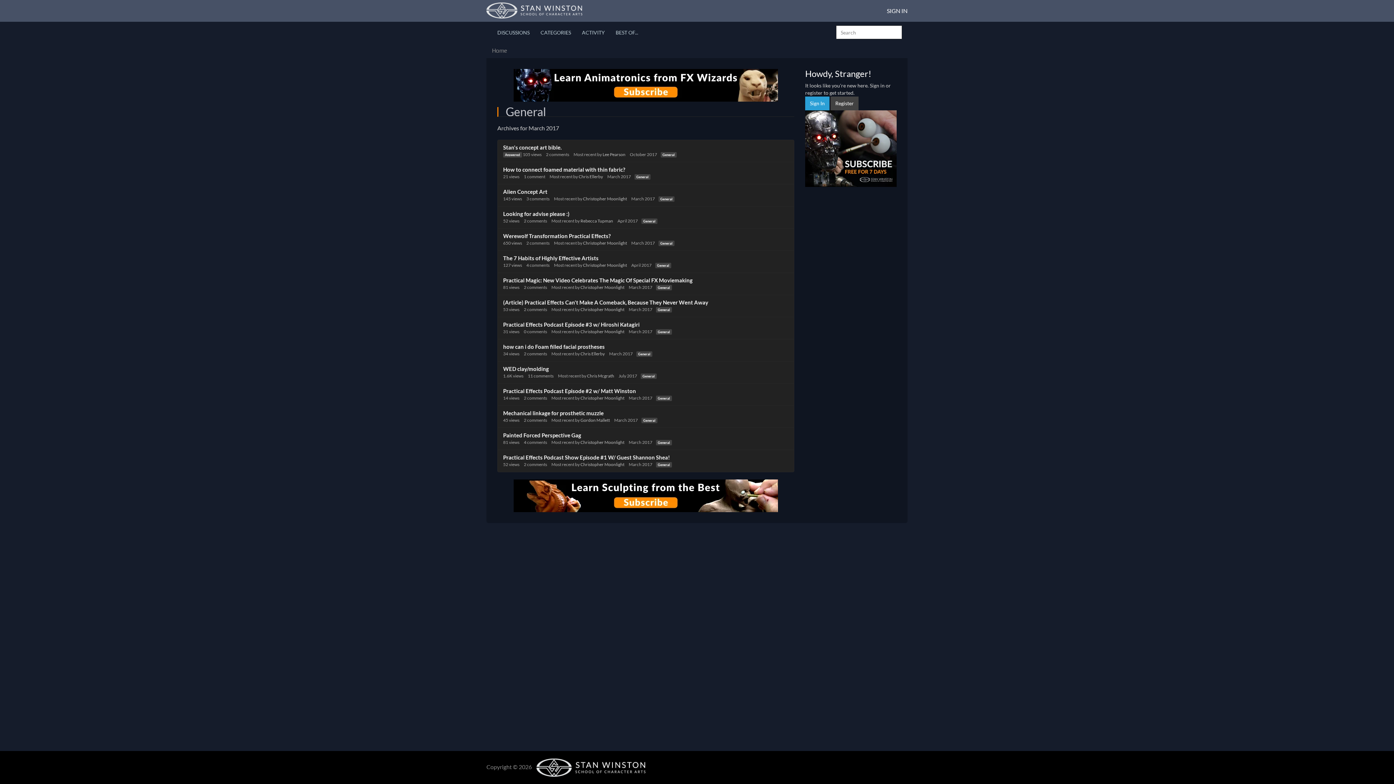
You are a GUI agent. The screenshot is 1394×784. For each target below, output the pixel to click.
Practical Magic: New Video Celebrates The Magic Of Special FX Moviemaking (598, 280)
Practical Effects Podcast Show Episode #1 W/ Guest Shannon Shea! (586, 457)
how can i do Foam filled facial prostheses (554, 346)
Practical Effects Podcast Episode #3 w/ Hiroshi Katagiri (571, 324)
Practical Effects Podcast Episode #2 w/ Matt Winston (569, 391)
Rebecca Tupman (596, 221)
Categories (556, 32)
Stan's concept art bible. (532, 147)
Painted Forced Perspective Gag (542, 435)
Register (844, 103)
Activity (593, 32)
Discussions (513, 32)
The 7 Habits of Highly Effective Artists (551, 258)
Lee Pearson (614, 154)
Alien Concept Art (525, 191)
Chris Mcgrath (600, 376)
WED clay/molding (526, 369)
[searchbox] (869, 32)
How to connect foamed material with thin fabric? (564, 169)
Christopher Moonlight (605, 198)
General (668, 155)
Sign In (897, 10)
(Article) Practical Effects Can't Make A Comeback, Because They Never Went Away (605, 302)
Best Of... (627, 32)
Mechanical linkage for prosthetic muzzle (553, 413)
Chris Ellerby (591, 176)
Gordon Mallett (595, 420)
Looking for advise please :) (536, 214)
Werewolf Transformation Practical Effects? (557, 236)
